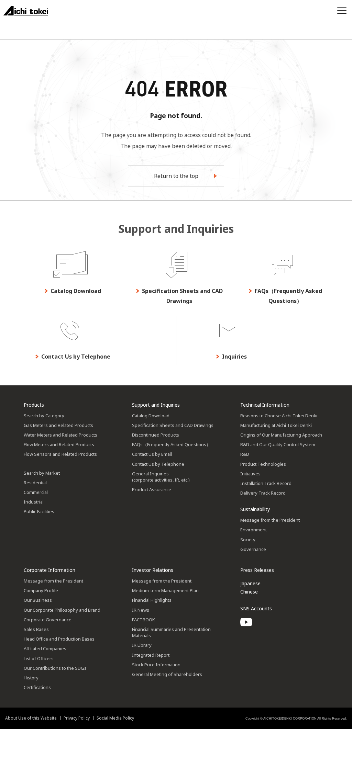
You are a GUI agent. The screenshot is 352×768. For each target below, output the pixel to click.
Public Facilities (39, 511)
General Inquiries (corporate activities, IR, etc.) (161, 477)
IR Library (142, 645)
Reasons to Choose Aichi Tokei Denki (278, 416)
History (31, 678)
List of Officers (39, 658)
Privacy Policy (77, 718)
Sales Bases (36, 629)
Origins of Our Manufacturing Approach (281, 435)
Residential (35, 482)
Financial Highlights (152, 600)
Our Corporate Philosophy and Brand (62, 610)
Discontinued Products (155, 435)
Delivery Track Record (263, 493)
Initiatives (250, 474)
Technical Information (264, 405)
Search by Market (42, 473)
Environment (253, 530)
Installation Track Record (266, 483)
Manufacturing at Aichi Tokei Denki (276, 425)
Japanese (250, 583)
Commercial (36, 492)
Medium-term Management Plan (165, 590)
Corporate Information (49, 570)
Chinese (249, 591)
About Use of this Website (31, 718)
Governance (253, 549)
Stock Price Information (156, 665)
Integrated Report (150, 655)
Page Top (338, 392)
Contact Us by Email (152, 454)
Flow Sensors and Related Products (60, 454)
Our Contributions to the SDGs (55, 668)
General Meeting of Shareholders (167, 674)
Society (247, 540)
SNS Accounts (256, 608)
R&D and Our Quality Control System (277, 444)
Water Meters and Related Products (60, 435)
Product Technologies (263, 464)
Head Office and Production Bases (59, 639)
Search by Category (44, 416)
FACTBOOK (143, 620)
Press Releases (257, 570)
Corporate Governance (48, 620)
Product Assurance (151, 489)
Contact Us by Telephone (158, 464)
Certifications (37, 687)
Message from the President (270, 520)
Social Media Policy (115, 718)
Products (34, 405)
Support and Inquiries (156, 405)
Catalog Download (150, 416)
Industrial (34, 502)
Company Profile (41, 590)
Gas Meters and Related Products (58, 425)
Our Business (38, 600)
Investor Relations (152, 570)
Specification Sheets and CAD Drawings (172, 425)
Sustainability (255, 509)
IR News (140, 610)
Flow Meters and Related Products (59, 444)
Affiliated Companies (45, 648)
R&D (244, 454)
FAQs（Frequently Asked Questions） (171, 444)
